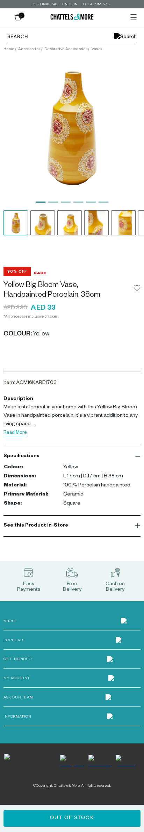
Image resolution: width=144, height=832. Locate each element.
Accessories (29, 49)
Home (8, 49)
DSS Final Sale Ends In (54, 4)
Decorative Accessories (65, 49)
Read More (15, 433)
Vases (97, 49)
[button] (72, 456)
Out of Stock (72, 818)
